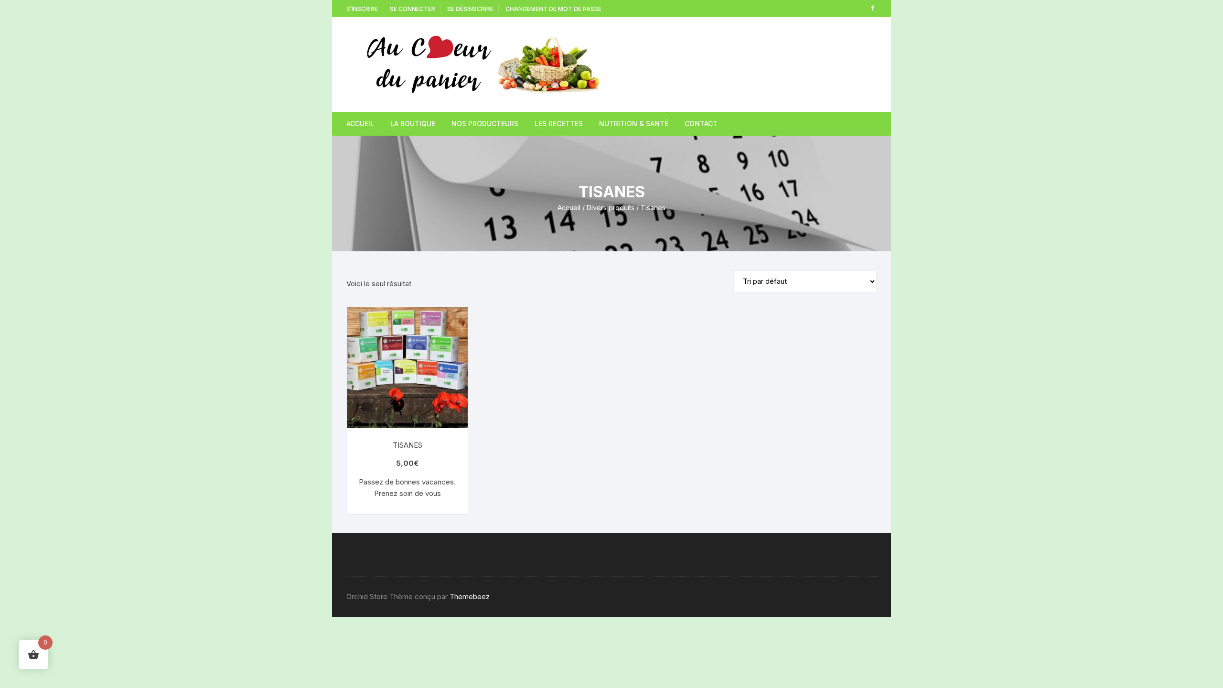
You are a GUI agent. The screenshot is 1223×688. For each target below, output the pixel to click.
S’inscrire (362, 8)
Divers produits (610, 208)
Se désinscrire (470, 8)
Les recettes (559, 123)
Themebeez (470, 596)
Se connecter (412, 8)
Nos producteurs (484, 123)
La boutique (412, 123)
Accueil (360, 123)
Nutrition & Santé (633, 123)
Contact (701, 123)
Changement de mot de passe (553, 8)
